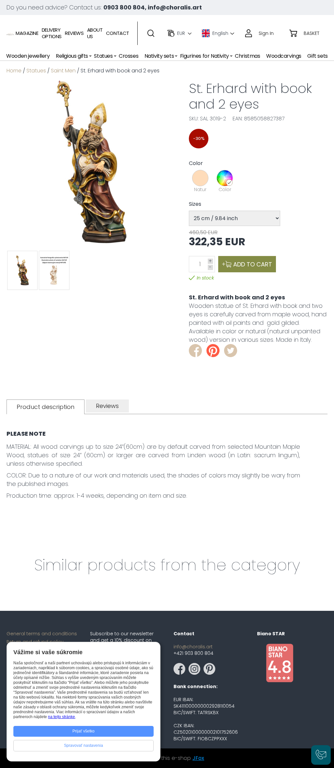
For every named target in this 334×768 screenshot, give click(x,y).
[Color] (225, 178)
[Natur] (200, 178)
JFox (198, 758)
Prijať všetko (83, 731)
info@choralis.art (193, 646)
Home (14, 70)
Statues (36, 70)
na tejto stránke (61, 717)
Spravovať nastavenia (83, 745)
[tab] (45, 406)
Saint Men (63, 70)
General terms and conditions (42, 633)
